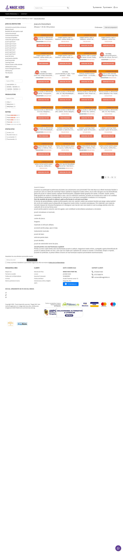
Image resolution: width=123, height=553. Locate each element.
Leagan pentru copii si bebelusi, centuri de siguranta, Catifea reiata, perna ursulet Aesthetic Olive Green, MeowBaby (86, 38)
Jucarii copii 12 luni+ (10, 44)
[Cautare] (68, 8)
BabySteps (10, 106)
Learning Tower (9, 62)
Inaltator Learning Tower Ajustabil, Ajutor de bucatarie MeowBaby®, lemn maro (108, 129)
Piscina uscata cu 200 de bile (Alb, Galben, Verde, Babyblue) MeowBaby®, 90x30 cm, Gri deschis (65, 111)
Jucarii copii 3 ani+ (10, 50)
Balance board (9, 29)
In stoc (9, 132)
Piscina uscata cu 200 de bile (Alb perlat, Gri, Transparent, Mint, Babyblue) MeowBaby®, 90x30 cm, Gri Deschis (43, 38)
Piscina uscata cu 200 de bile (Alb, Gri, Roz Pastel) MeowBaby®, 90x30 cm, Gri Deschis (108, 111)
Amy (8, 102)
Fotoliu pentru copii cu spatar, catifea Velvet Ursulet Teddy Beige (86, 56)
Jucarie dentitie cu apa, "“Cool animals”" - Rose (65, 74)
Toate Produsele (11, 14)
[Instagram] (6, 297)
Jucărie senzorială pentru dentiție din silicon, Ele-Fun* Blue (108, 56)
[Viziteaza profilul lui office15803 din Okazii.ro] (10, 323)
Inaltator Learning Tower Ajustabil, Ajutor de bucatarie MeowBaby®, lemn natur (86, 129)
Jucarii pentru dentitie (11, 58)
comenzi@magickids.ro (102, 277)
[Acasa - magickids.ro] (15, 8)
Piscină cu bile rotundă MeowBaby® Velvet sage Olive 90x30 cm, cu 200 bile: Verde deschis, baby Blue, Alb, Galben (108, 74)
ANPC (35, 283)
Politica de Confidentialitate (56, 262)
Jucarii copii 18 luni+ (10, 46)
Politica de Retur (38, 278)
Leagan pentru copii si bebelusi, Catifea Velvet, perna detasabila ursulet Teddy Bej (43, 56)
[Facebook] (6, 293)
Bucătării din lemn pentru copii (14, 31)
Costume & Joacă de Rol (12, 35)
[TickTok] (6, 295)
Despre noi (8, 272)
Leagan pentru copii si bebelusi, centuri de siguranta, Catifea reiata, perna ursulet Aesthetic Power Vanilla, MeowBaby (108, 38)
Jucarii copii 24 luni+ (10, 48)
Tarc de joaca (9, 73)
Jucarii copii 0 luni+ (10, 42)
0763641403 (98, 272)
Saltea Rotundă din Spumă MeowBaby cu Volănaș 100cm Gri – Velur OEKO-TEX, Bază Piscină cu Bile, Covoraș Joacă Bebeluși (43, 147)
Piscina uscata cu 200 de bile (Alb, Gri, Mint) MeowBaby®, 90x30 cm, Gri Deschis (43, 129)
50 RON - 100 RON (12, 87)
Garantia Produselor (40, 276)
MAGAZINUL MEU (11, 268)
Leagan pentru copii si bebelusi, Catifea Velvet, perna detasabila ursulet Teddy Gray (65, 56)
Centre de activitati (10, 33)
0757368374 (98, 274)
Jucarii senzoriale (10, 60)
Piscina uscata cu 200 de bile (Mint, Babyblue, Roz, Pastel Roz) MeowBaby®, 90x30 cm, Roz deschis (108, 92)
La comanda (10, 137)
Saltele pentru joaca (11, 66)
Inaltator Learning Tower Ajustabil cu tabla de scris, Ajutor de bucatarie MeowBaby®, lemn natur (65, 129)
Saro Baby (108, 54)
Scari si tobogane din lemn (12, 68)
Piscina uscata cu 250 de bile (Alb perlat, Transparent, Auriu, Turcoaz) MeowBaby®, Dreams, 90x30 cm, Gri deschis (43, 92)
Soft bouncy (8, 71)
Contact (24, 14)
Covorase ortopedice (11, 37)
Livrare (36, 274)
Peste (8, 115)
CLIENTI (36, 268)
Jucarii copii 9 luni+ (10, 54)
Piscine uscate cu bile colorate (13, 64)
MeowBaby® (43, 35)
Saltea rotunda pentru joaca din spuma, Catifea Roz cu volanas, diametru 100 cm (65, 147)
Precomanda (10, 139)
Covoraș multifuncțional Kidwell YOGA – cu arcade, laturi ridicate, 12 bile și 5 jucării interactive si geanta (87, 74)
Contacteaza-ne (72, 284)
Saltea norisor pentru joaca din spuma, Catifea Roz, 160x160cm (108, 147)
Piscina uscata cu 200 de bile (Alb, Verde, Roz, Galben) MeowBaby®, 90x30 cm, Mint (86, 111)
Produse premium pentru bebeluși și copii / (19, 18)
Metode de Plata (39, 272)
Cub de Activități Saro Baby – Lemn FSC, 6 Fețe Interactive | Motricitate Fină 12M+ (43, 74)
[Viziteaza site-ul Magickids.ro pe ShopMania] (22, 323)
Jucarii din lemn (9, 56)
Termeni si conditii (10, 274)
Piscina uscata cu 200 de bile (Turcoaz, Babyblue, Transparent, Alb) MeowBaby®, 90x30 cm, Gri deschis (43, 111)
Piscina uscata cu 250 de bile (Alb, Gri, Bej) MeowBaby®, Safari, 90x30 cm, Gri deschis (65, 92)
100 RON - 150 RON (12, 89)
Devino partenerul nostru (12, 281)
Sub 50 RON (10, 84)
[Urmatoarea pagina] (115, 177)
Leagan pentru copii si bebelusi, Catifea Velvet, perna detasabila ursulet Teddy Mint (65, 38)
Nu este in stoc (11, 135)
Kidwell (87, 72)
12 (112, 177)
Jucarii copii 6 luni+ (10, 52)
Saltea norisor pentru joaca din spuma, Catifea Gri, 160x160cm (43, 165)
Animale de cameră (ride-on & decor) (15, 27)
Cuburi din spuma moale (12, 39)
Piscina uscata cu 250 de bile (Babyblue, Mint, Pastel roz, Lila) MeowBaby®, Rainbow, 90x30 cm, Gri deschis (86, 92)
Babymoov (10, 104)
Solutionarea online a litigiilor (42, 281)
